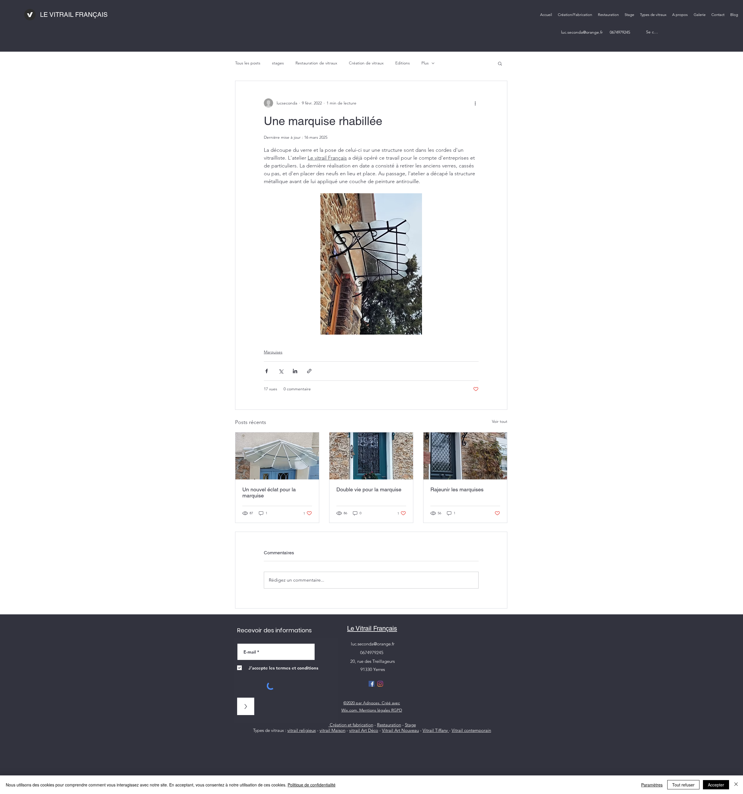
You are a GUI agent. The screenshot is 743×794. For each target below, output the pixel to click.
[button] (653, 14)
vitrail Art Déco (363, 730)
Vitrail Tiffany (436, 730)
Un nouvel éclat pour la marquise (269, 492)
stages (278, 63)
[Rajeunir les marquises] (465, 455)
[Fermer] (736, 784)
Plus (425, 63)
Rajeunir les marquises (457, 489)
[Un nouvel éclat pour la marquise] (277, 455)
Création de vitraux (366, 63)
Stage (410, 725)
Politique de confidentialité (312, 785)
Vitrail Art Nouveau (400, 730)
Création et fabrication (351, 725)
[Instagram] (380, 684)
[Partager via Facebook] (266, 371)
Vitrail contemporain (471, 730)
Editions (402, 63)
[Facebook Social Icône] (371, 684)
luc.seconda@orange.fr (582, 32)
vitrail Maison (332, 730)
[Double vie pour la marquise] (371, 455)
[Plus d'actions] (475, 103)
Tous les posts (247, 63)
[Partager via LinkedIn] (295, 371)
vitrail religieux (301, 730)
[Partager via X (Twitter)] (281, 371)
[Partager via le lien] (309, 371)
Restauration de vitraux (316, 63)
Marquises (273, 352)
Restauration (389, 725)
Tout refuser (683, 785)
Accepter (716, 785)
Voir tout (499, 421)
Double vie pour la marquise (368, 489)
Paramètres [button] (652, 785)
